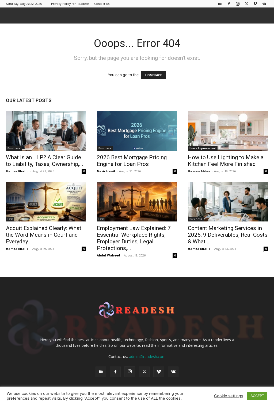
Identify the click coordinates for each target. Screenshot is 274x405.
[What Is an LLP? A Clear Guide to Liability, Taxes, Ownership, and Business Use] (46, 131)
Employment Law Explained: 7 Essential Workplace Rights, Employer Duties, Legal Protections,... (134, 238)
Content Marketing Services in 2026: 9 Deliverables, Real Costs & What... (228, 235)
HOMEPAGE (153, 75)
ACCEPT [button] (257, 396)
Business (13, 148)
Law (10, 219)
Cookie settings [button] (228, 396)
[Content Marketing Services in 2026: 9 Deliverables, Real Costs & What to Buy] (228, 201)
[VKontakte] (264, 3)
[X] (246, 3)
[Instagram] (238, 3)
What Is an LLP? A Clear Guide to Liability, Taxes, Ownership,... (44, 160)
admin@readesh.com (147, 356)
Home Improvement (202, 148)
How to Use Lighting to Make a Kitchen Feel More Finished (226, 160)
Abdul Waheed (108, 255)
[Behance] (220, 3)
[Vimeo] (255, 3)
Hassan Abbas (199, 171)
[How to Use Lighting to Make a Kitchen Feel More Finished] (228, 131)
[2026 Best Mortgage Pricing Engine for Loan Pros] (137, 131)
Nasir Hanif (106, 171)
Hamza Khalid (17, 171)
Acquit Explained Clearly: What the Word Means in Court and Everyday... (43, 235)
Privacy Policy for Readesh (70, 4)
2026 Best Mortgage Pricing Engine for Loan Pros (132, 160)
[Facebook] (229, 3)
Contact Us (101, 4)
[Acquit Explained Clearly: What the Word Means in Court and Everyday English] (46, 201)
